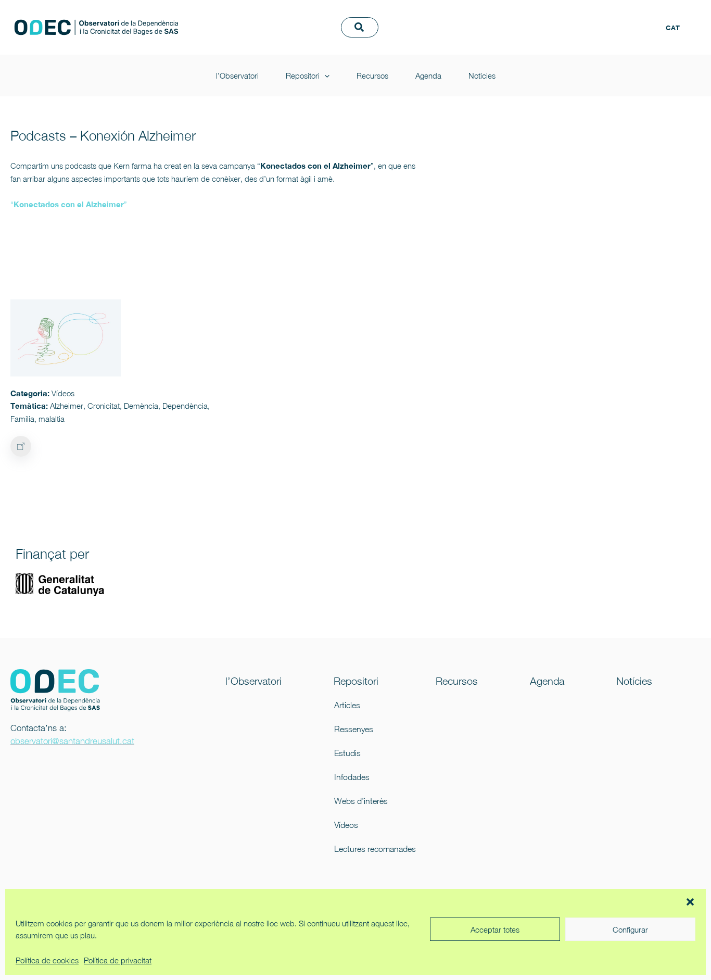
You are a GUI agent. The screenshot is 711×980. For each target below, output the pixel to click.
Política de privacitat (117, 960)
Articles (347, 705)
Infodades (352, 777)
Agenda (615, 16)
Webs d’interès (361, 801)
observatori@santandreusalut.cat (72, 741)
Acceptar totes (495, 929)
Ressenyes (353, 729)
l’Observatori (423, 16)
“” (68, 204)
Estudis (347, 753)
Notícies (415, 38)
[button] (690, 902)
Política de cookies (47, 960)
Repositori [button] (489, 16)
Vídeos (346, 825)
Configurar (630, 929)
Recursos (559, 16)
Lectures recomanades (367, 848)
